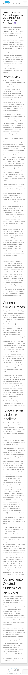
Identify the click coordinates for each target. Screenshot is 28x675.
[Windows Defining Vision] (11, 2)
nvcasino (16, 322)
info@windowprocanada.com (14, 671)
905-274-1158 (14, 667)
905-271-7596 (14, 668)
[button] (25, 3)
